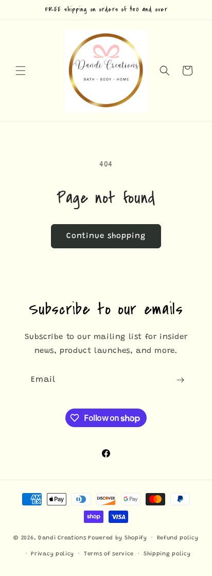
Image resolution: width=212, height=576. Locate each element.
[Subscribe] (180, 380)
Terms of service (109, 554)
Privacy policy (52, 554)
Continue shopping (106, 236)
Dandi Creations (63, 538)
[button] (20, 70)
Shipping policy (167, 554)
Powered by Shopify (117, 538)
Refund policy (178, 538)
